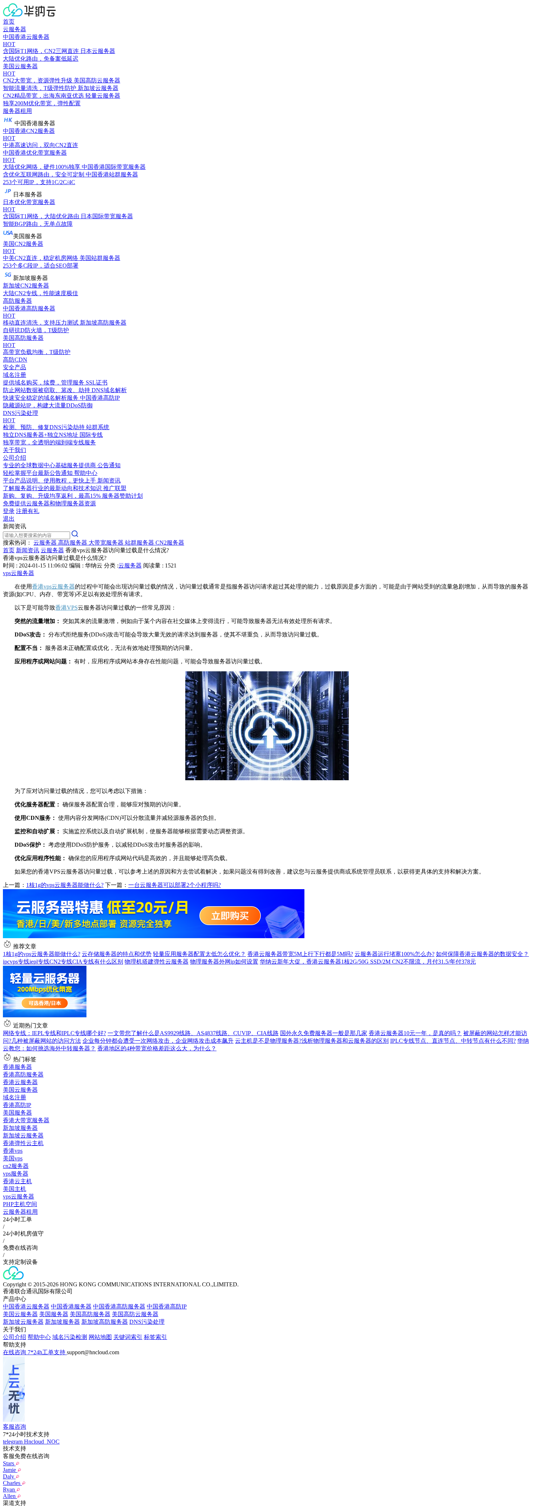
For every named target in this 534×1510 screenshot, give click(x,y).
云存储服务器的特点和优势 (116, 954)
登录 (9, 511)
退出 (9, 519)
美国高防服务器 (90, 1314)
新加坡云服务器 (23, 1135)
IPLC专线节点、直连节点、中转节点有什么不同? (453, 1041)
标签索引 (155, 1337)
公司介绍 (14, 1337)
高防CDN (15, 360)
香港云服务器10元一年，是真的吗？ (415, 1033)
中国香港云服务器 (26, 1306)
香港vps (13, 1151)
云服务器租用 (20, 1212)
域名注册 (14, 1097)
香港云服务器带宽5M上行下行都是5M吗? (300, 954)
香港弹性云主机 (23, 1143)
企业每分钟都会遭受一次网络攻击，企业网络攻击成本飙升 (158, 1041)
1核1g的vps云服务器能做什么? (65, 885)
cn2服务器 (16, 1166)
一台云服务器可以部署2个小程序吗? (174, 885)
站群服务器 (140, 543)
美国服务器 (17, 1113)
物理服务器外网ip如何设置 (224, 961)
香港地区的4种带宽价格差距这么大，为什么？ (157, 1048)
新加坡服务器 (20, 1128)
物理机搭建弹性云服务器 (157, 961)
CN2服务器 (169, 543)
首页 (9, 22)
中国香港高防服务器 (119, 1306)
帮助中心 (39, 1337)
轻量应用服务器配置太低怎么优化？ (199, 954)
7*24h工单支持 (47, 1352)
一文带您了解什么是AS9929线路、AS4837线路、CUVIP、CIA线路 (193, 1033)
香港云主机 (17, 1181)
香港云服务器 (20, 1082)
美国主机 (14, 1189)
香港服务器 (17, 1067)
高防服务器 (17, 301)
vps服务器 (15, 1174)
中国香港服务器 (71, 1306)
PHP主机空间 (20, 1204)
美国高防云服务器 (135, 1314)
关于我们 (14, 450)
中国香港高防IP (167, 1306)
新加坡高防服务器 (104, 1322)
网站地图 (100, 1337)
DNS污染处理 (147, 1322)
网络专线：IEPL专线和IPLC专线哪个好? (54, 1033)
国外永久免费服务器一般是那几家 (323, 1033)
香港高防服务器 (23, 1074)
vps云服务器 (18, 573)
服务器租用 (17, 111)
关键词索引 (127, 1337)
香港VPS (66, 608)
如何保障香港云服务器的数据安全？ (482, 954)
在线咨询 (15, 1352)
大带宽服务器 (107, 543)
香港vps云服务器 (53, 586)
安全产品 (14, 367)
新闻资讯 (27, 550)
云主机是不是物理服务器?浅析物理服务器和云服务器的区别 (312, 1041)
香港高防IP (17, 1105)
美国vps (13, 1158)
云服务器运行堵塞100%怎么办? (394, 954)
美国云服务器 (20, 1090)
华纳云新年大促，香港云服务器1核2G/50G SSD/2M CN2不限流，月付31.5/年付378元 (368, 961)
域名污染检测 (69, 1337)
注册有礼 (27, 511)
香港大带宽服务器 (26, 1120)
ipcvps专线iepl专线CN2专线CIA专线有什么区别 (63, 961)
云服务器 (14, 29)
